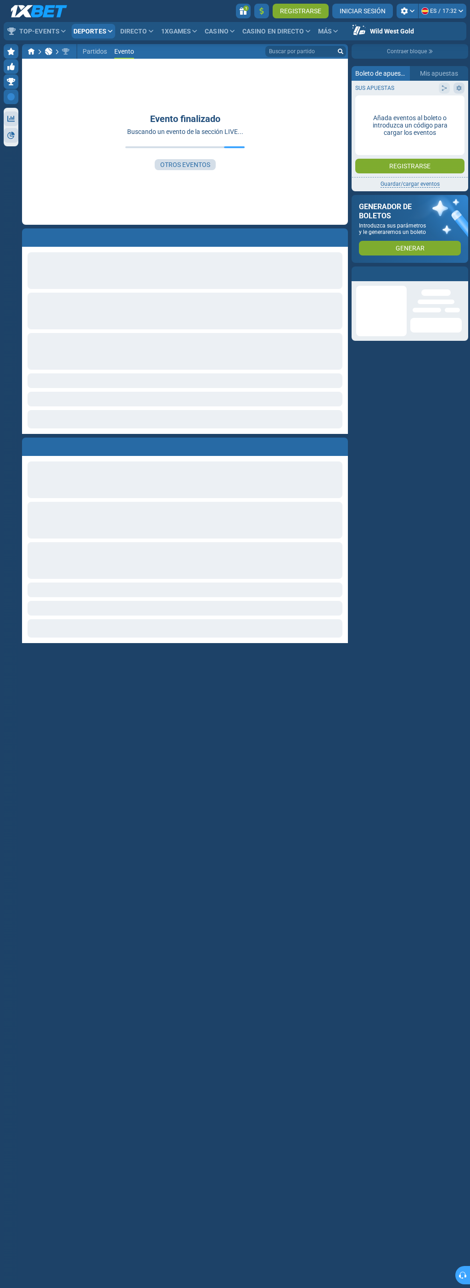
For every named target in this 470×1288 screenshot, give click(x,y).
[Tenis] (48, 51)
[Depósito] (261, 11)
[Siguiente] (50, 445)
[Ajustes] (407, 11)
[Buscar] (340, 51)
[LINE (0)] (31, 51)
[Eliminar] (338, 444)
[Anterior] (29, 445)
